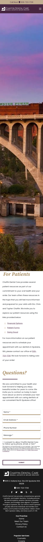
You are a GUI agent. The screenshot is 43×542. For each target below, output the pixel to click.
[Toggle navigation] (40, 8)
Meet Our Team (21, 521)
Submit (21, 462)
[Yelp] (26, 492)
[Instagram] (31, 492)
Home (21, 518)
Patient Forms (13, 327)
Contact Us (21, 526)
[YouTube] (21, 492)
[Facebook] (12, 492)
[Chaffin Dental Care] (15, 8)
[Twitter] (16, 492)
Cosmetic (21, 538)
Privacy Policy (21, 450)
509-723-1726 (27, 2)
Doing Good (12, 332)
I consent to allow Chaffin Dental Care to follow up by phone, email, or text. (20, 443)
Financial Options (15, 323)
